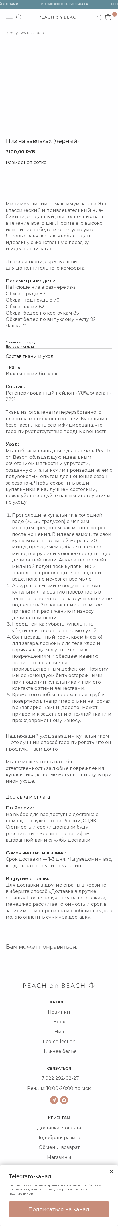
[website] (19, 17)
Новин (56, 1012)
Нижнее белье (59, 1051)
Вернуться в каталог (26, 33)
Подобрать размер (59, 1137)
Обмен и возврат (59, 1147)
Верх (59, 1021)
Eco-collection (59, 1041)
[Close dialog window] (111, 1172)
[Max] (64, 1100)
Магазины (59, 1157)
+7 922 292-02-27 (59, 1078)
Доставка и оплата (59, 1128)
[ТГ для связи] (54, 1100)
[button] (26, 183)
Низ (59, 1031)
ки (67, 1012)
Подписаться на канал (59, 1209)
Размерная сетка (26, 162)
